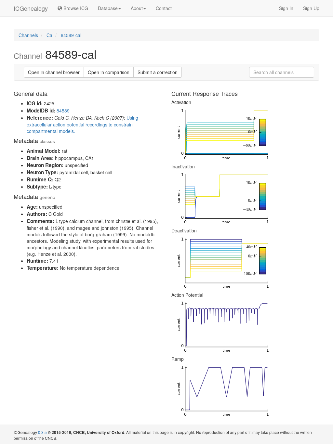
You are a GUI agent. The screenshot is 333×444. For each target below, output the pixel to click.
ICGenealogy (31, 8)
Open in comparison (108, 72)
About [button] (137, 8)
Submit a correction (158, 72)
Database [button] (108, 8)
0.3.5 (42, 432)
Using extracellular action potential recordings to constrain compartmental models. (82, 124)
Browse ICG (75, 8)
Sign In (286, 8)
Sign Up (311, 8)
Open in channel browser (54, 72)
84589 (63, 110)
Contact (164, 8)
